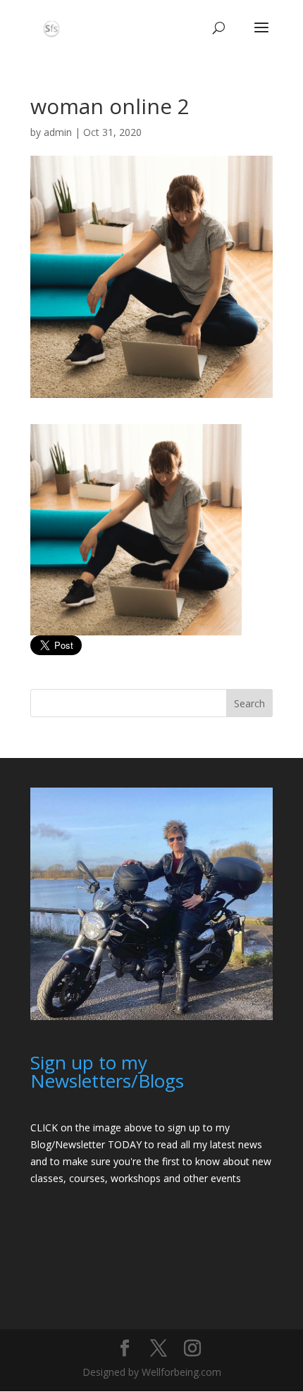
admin (58, 132)
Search (249, 703)
